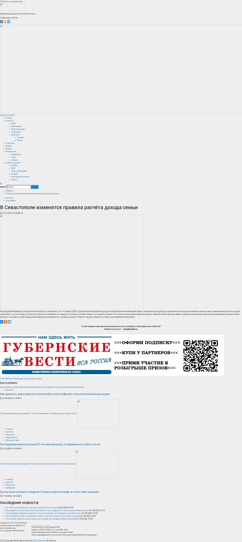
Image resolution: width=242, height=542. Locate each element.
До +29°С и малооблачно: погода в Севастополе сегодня (32, 507)
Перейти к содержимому (11, 1)
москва (14, 174)
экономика (16, 126)
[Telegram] (9, 322)
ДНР (13, 168)
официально (11, 437)
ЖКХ (13, 123)
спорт (13, 157)
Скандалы (16, 132)
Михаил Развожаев (14, 379)
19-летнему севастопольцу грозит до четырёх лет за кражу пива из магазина (42, 519)
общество (10, 434)
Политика (10, 143)
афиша (14, 160)
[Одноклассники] (5, 322)
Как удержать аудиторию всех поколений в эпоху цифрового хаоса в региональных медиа (42, 387)
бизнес (9, 146)
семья (39, 379)
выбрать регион (13, 163)
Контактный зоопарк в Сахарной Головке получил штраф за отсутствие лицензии (37, 464)
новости (9, 121)
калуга (14, 179)
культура (15, 135)
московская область (20, 177)
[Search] (1, 184)
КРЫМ (14, 165)
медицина (16, 154)
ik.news (9, 118)
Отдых (20, 140)
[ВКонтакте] (1, 322)
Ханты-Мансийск (19, 171)
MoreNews (38, 540)
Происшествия (18, 129)
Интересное (11, 151)
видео (8, 149)
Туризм (20, 137)
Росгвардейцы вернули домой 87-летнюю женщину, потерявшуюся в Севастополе (38, 413)
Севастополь (30, 379)
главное (9, 429)
